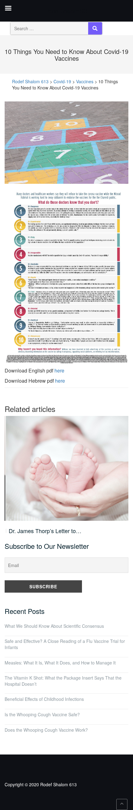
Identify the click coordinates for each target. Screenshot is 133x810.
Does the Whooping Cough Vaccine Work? (46, 730)
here (59, 370)
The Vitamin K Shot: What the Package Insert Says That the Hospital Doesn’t (63, 681)
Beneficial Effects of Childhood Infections (44, 699)
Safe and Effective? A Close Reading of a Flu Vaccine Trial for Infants (65, 644)
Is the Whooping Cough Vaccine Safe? (42, 714)
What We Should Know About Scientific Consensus (54, 626)
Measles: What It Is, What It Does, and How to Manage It (60, 663)
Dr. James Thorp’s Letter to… (43, 531)
